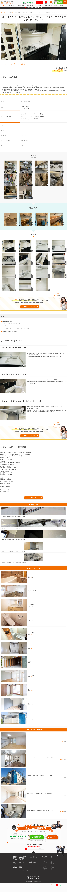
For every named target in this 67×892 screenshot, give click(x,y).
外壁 (51, 869)
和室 (43, 863)
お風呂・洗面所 (45, 858)
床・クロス (52, 867)
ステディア (12, 64)
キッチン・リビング (18, 12)
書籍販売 (20, 872)
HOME (14, 862)
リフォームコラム (52, 856)
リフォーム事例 (9, 12)
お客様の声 (14, 857)
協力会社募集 (15, 867)
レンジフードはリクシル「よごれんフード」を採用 (16, 328)
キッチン (31, 860)
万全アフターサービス (22, 862)
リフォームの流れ (22, 858)
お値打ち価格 (21, 859)
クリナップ (4, 64)
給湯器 (44, 869)
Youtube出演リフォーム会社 (23, 870)
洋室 (43, 867)
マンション (31, 861)
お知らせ (14, 858)
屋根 (51, 870)
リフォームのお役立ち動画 (23, 856)
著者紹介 (20, 866)
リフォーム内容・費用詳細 (9, 331)
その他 (51, 868)
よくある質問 (15, 859)
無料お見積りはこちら (29, 306)
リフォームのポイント (8, 321)
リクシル (19, 64)
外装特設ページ (21, 857)
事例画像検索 (15, 856)
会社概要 (20, 867)
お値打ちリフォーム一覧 (33, 857)
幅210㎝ (25, 64)
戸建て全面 (44, 866)
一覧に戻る (33, 497)
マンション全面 (45, 862)
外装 (43, 864)
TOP (3, 12)
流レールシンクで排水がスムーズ (12, 323)
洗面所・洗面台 (45, 868)
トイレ (44, 861)
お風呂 (31, 858)
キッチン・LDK (53, 858)
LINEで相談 (14, 863)
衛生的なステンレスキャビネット (12, 325)
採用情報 (14, 866)
